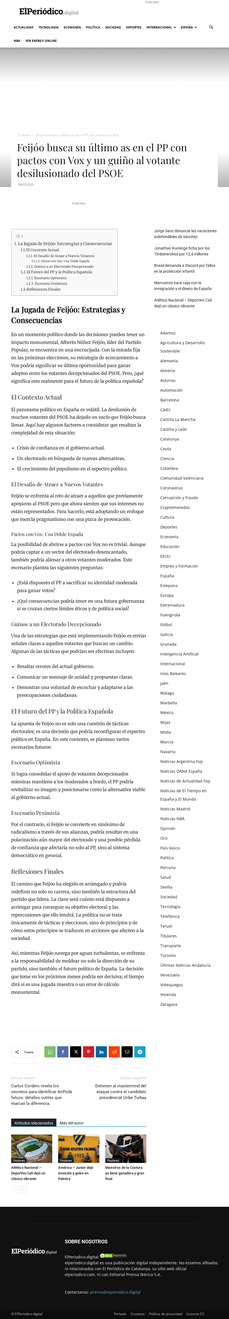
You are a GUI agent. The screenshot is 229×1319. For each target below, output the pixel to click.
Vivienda (168, 994)
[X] (75, 1051)
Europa (167, 595)
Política (93, 27)
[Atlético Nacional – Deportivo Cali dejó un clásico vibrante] (31, 1148)
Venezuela (170, 975)
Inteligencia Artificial (179, 654)
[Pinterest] (88, 1051)
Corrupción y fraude (179, 497)
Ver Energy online (41, 41)
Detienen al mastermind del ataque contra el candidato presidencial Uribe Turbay (120, 1091)
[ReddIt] (114, 1051)
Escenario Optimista (50, 278)
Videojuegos (171, 984)
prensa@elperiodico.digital (115, 1292)
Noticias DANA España (181, 771)
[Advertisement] (152, 12)
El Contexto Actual (42, 250)
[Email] (127, 1051)
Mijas (165, 722)
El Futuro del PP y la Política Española (59, 272)
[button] (211, 27)
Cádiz (165, 409)
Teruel (166, 926)
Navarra (167, 751)
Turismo (168, 955)
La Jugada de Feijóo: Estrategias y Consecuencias (65, 243)
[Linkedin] (101, 1051)
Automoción (171, 390)
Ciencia (167, 458)
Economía (72, 27)
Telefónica (170, 916)
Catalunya (169, 439)
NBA (17, 41)
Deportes (133, 27)
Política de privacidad (165, 1313)
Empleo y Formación (179, 566)
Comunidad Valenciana (182, 478)
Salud (165, 877)
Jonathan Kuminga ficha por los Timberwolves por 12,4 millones (182, 251)
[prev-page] (14, 1189)
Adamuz (168, 333)
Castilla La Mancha (177, 419)
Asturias (168, 380)
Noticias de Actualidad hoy (185, 781)
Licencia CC (195, 1313)
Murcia (166, 742)
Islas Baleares (173, 673)
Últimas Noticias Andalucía (185, 965)
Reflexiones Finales (44, 289)
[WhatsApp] (50, 1051)
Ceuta (165, 448)
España (187, 27)
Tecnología (49, 27)
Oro (163, 838)
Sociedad (113, 27)
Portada (120, 1313)
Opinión (167, 828)
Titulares (24, 135)
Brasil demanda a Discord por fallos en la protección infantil (184, 268)
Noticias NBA (172, 818)
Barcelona (169, 400)
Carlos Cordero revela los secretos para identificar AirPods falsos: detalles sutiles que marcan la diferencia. (41, 1094)
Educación (170, 546)
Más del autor (72, 1123)
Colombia (169, 468)
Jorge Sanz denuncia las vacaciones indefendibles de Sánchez (185, 234)
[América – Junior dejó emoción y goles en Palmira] (78, 1148)
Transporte (170, 945)
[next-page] (23, 1189)
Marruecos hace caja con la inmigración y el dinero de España (183, 286)
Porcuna (168, 867)
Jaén (164, 683)
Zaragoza (168, 1004)
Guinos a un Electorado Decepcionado (63, 266)
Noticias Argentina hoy (181, 761)
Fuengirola (170, 614)
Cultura (167, 517)
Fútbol (166, 624)
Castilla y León (173, 429)
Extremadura (172, 605)
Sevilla (166, 887)
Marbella (168, 702)
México (166, 712)
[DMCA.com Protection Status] (113, 1257)
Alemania (169, 360)
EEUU (165, 556)
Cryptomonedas (175, 507)
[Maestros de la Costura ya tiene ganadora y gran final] (125, 1148)
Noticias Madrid (175, 808)
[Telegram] (139, 1051)
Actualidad (24, 27)
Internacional (159, 27)
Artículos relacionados (34, 1123)
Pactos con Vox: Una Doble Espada (65, 261)
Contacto (138, 1313)
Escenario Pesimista (51, 283)
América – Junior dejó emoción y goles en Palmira (75, 1173)
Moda (165, 732)
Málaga (167, 693)
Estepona (169, 585)
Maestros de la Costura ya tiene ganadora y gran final (124, 1173)
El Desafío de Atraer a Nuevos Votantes (64, 256)
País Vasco (170, 848)
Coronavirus (171, 487)
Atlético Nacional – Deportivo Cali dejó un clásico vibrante (28, 1173)
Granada (168, 644)
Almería (167, 370)
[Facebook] (62, 1051)
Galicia (166, 634)
